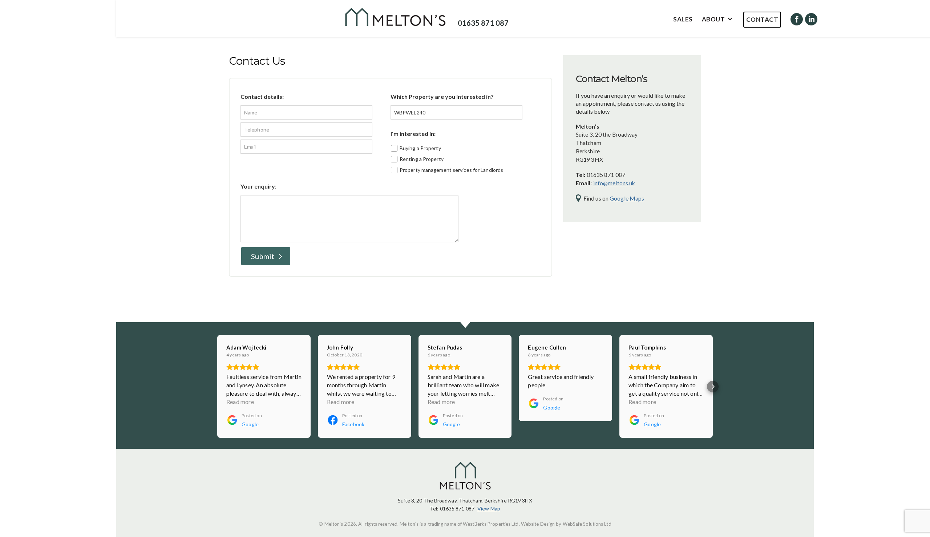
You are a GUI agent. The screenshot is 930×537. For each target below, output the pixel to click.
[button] (217, 386)
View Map (488, 508)
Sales (683, 19)
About (713, 19)
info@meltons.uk (614, 183)
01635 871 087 (483, 23)
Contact (762, 19)
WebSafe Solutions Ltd (587, 524)
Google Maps (627, 198)
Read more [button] (240, 401)
